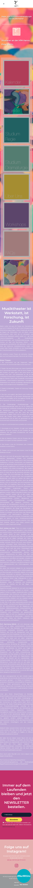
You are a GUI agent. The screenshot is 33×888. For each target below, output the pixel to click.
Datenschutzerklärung (9, 826)
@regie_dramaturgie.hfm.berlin (16, 860)
